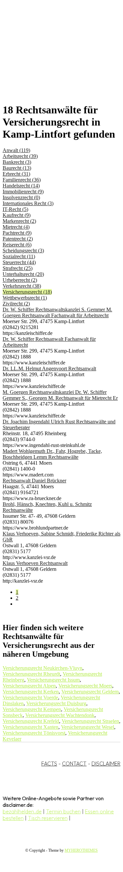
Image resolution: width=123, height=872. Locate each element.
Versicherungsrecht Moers (85, 685)
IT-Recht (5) (15, 209)
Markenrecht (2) (19, 221)
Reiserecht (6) (17, 244)
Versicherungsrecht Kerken (31, 691)
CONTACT (74, 763)
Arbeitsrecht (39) (20, 156)
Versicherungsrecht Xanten (30, 727)
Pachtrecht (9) (17, 233)
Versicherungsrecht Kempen (32, 709)
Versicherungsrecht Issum (53, 680)
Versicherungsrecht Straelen (90, 721)
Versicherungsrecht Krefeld (31, 721)
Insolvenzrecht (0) (21, 197)
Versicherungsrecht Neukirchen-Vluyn (42, 668)
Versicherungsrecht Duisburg (56, 703)
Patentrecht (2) (18, 239)
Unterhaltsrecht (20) (23, 274)
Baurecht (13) (17, 168)
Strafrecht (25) (17, 268)
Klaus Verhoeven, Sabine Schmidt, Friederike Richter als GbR (61, 536)
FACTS (49, 763)
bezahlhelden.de (22, 811)
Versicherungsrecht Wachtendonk (59, 715)
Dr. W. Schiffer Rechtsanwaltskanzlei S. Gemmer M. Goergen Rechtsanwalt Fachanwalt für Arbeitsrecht (57, 312)
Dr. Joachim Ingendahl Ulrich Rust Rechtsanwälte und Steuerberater (59, 424)
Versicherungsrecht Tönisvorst (34, 733)
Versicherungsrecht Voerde (30, 697)
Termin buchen (63, 811)
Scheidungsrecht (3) (23, 250)
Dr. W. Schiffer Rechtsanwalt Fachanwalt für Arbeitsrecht (49, 342)
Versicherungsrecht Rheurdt (31, 674)
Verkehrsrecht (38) (22, 286)
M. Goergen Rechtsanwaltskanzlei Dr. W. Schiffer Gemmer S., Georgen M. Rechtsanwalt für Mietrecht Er (60, 395)
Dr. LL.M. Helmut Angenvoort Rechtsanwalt (49, 368)
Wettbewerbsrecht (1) (25, 297)
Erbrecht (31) (16, 174)
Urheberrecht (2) (20, 280)
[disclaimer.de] (55, 59)
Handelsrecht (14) (21, 185)
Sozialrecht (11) (19, 256)
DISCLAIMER (106, 763)
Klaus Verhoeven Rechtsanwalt (35, 563)
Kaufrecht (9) (17, 215)
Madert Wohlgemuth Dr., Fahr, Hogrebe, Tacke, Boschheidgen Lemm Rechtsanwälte (52, 454)
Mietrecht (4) (16, 227)
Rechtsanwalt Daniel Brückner (34, 480)
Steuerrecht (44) (19, 262)
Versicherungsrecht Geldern (90, 691)
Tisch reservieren (48, 818)
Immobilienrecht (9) (23, 191)
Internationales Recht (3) (28, 203)
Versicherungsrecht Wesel (87, 727)
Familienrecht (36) (22, 180)
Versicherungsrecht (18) (27, 292)
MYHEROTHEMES (81, 850)
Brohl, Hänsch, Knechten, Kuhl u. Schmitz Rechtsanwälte (47, 507)
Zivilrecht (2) (16, 303)
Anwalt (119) (16, 150)
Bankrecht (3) (17, 162)
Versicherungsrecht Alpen (29, 685)
